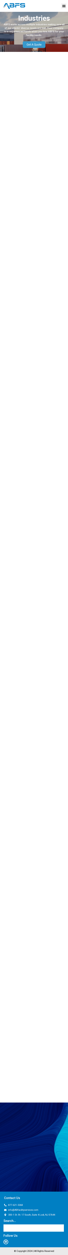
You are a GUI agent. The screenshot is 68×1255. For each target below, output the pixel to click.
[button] (63, 6)
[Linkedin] (5, 1242)
